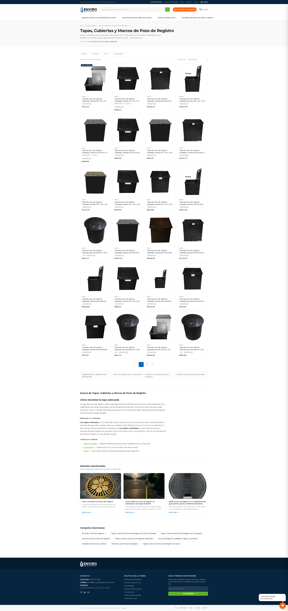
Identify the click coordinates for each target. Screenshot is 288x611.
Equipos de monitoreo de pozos (137, 18)
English (205, 2)
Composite (88, 447)
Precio (83, 54)
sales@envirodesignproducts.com (101, 582)
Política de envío (130, 598)
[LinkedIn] (85, 592)
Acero (86, 451)
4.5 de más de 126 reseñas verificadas (98, 41)
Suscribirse (188, 594)
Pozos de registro (166, 18)
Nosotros (188, 2)
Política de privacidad (132, 595)
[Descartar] (284, 596)
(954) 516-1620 (157, 2)
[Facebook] (81, 592)
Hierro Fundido (90, 444)
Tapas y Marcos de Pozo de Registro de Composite (181, 533)
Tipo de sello (118, 54)
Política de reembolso (132, 579)
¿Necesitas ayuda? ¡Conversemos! (268, 597)
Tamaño (95, 54)
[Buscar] (167, 9)
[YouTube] (88, 592)
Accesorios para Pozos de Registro (96, 539)
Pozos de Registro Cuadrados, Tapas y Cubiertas (177, 539)
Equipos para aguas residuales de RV (99, 18)
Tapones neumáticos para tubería (197, 18)
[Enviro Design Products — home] (88, 9)
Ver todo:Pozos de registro (93, 533)
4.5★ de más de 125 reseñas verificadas (190, 374)
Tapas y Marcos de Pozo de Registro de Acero (161, 544)
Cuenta (196, 2)
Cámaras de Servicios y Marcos (94, 544)
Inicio (81, 25)
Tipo (106, 54)
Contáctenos (129, 592)
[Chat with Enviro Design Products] (282, 605)
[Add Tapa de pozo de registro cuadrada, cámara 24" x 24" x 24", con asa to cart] (173, 169)
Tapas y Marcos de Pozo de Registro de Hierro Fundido (133, 533)
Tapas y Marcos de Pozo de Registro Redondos (134, 539)
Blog (181, 2)
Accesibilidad (129, 586)
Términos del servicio (132, 583)
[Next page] (152, 364)
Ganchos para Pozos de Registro (124, 544)
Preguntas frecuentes (171, 2)
